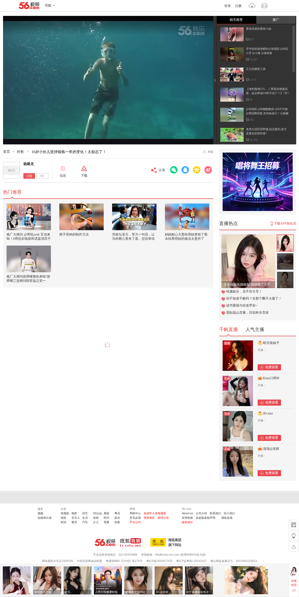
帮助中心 (135, 513)
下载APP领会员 (285, 223)
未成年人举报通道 (155, 513)
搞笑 (63, 517)
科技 (63, 522)
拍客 (117, 522)
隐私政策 (227, 517)
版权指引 (187, 522)
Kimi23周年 (271, 378)
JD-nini (268, 413)
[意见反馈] (294, 547)
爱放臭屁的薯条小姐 (258, 28)
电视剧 (65, 513)
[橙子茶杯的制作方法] (81, 217)
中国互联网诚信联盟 (89, 561)
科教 (21, 152)
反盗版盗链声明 (205, 517)
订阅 (29, 176)
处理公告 (163, 517)
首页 (6, 152)
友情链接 (187, 517)
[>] (252, 6)
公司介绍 (201, 513)
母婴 (106, 522)
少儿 (96, 522)
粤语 (117, 513)
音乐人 (75, 517)
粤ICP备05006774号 (159, 561)
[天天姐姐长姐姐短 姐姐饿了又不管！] (248, 237)
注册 (238, 6)
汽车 (85, 522)
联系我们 (215, 513)
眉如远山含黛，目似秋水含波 (247, 312)
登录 (227, 6)
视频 (40, 513)
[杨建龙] (11, 170)
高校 (106, 513)
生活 (85, 517)
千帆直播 (228, 329)
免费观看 (271, 367)
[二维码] (294, 525)
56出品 (97, 513)
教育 (74, 522)
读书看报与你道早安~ (241, 305)
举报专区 (149, 517)
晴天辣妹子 (271, 343)
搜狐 (166, 542)
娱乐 (117, 517)
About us (187, 513)
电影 (74, 513)
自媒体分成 (45, 517)
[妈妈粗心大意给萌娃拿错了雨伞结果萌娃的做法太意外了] (187, 217)
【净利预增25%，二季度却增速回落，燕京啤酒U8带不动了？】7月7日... (267, 93)
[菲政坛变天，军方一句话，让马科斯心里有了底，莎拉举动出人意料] (134, 217)
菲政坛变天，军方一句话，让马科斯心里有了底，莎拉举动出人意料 (133, 239)
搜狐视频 (133, 542)
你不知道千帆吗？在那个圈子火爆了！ (254, 298)
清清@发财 (271, 448)
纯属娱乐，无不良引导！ (244, 291)
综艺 (85, 513)
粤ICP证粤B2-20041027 (191, 561)
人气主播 (255, 329)
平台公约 (135, 522)
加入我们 (229, 513)
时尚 (106, 517)
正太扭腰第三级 (256, 69)
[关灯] (294, 536)
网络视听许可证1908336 (57, 561)
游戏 (96, 517)
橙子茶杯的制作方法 (74, 234)
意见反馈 (135, 517)
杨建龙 (28, 164)
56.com (29, 6)
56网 (105, 542)
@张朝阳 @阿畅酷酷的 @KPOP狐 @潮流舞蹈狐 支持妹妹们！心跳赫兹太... (267, 113)
